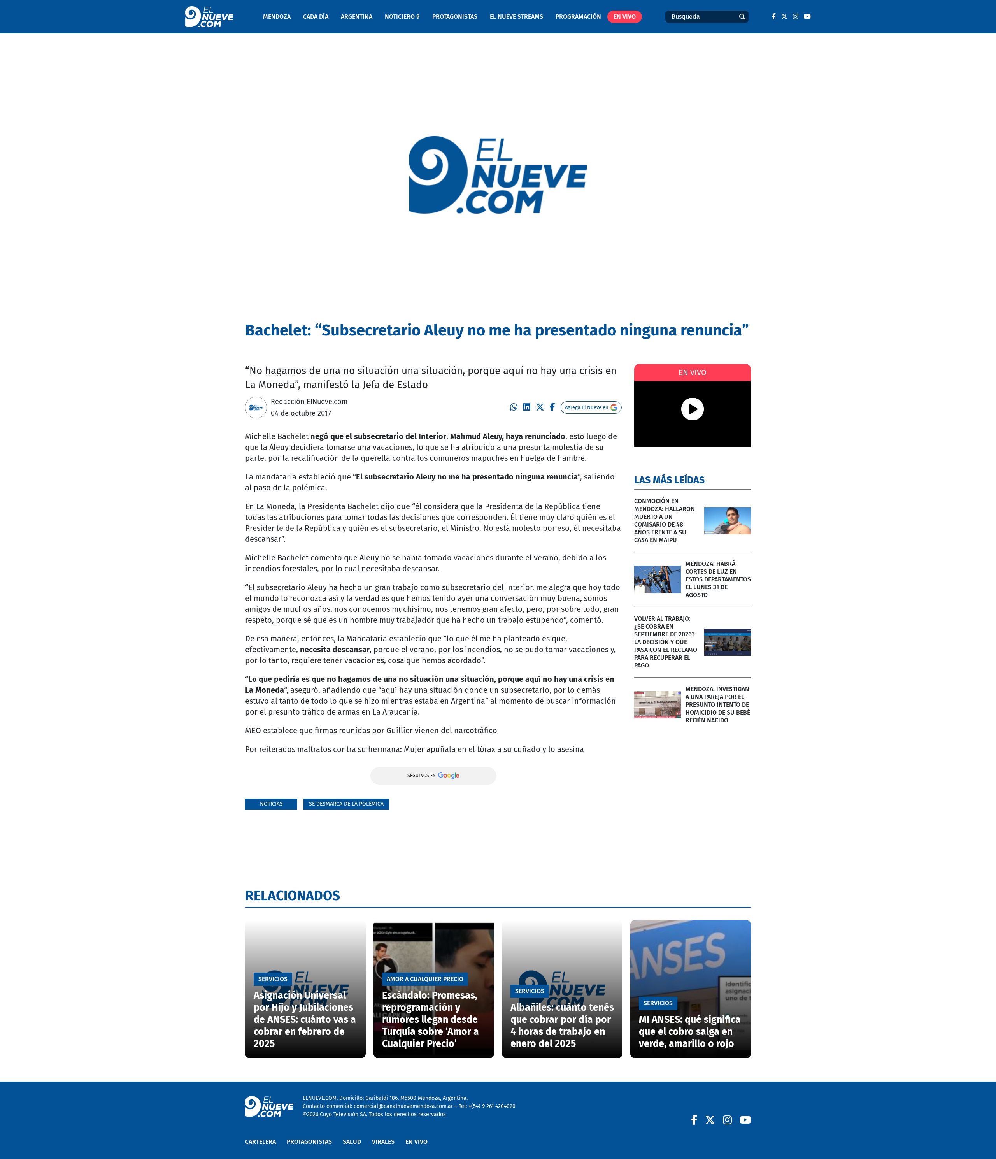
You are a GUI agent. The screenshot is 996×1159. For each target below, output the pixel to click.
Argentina (356, 16)
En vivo (625, 16)
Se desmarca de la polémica (346, 804)
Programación (578, 16)
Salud (352, 1141)
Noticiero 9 (402, 16)
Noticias (271, 804)
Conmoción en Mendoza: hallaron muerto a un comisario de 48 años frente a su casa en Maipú (664, 520)
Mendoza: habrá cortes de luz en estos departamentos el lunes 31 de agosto (718, 579)
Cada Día (315, 16)
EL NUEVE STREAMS (516, 16)
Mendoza (277, 16)
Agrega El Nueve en (586, 407)
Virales (383, 1141)
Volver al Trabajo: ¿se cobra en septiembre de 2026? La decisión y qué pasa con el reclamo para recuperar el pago (665, 642)
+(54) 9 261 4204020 (492, 1106)
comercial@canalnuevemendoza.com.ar (403, 1106)
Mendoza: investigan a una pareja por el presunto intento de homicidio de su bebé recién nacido (718, 704)
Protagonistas (454, 16)
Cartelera (260, 1141)
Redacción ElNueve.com (309, 401)
